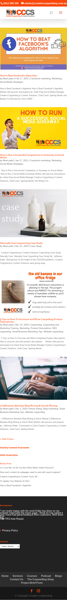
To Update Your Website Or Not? (14, 481)
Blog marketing (50, 408)
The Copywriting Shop (40, 579)
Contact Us (16, 579)
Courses (32, 576)
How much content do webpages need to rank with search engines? (30, 472)
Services (18, 576)
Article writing (35, 408)
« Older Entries (7, 439)
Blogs (58, 576)
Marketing (57, 78)
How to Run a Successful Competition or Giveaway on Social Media (32, 156)
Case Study (36, 246)
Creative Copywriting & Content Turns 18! (18, 476)
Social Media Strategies (11, 82)
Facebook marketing (40, 78)
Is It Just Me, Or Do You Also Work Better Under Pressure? (27, 468)
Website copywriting (53, 331)
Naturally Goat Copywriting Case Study (21, 243)
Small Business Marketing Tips (27, 331)
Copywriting (36, 324)
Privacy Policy (10, 530)
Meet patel (8, 78)
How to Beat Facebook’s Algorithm (18, 75)
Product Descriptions (41, 328)
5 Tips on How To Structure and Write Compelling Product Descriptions (31, 320)
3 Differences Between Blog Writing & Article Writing (28, 405)
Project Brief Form (32, 582)
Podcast (46, 576)
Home (5, 576)
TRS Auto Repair (14, 518)
